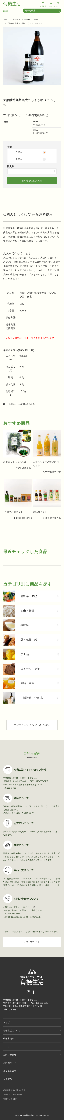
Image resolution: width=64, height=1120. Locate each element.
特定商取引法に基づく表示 (14, 1090)
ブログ (6, 1046)
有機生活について (12, 1030)
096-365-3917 (42, 1003)
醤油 (36, 19)
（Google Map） (10, 788)
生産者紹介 (8, 1038)
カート (58, 6)
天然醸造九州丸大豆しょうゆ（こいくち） (25, 23)
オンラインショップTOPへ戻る (32, 724)
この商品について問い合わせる (21, 404)
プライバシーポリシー (12, 1095)
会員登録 (43, 6)
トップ (6, 19)
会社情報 (7, 1079)
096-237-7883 (19, 1003)
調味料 (27, 19)
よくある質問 (9, 1071)
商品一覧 (16, 19)
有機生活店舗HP (10, 1099)
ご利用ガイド (32, 941)
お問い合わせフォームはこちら (17, 907)
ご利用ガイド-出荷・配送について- (19, 813)
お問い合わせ (9, 1054)
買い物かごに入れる (32, 180)
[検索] (59, 10)
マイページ (51, 6)
